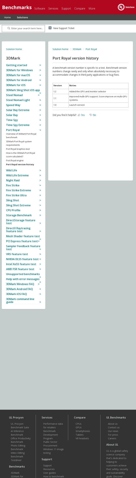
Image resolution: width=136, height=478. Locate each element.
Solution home (14, 49)
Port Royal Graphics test (18, 149)
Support (47, 465)
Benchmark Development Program (50, 434)
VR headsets (82, 438)
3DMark (77, 49)
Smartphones (83, 431)
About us (113, 423)
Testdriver (16, 460)
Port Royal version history (20, 164)
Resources (49, 469)
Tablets (80, 434)
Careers (112, 438)
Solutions (22, 17)
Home (7, 17)
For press (113, 434)
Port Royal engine (15, 160)
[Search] (8, 28)
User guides (49, 472)
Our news (113, 431)
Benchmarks (17, 466)
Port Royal (91, 49)
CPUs (78, 423)
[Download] (62, 242)
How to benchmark (53, 476)
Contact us (114, 427)
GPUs (79, 427)
